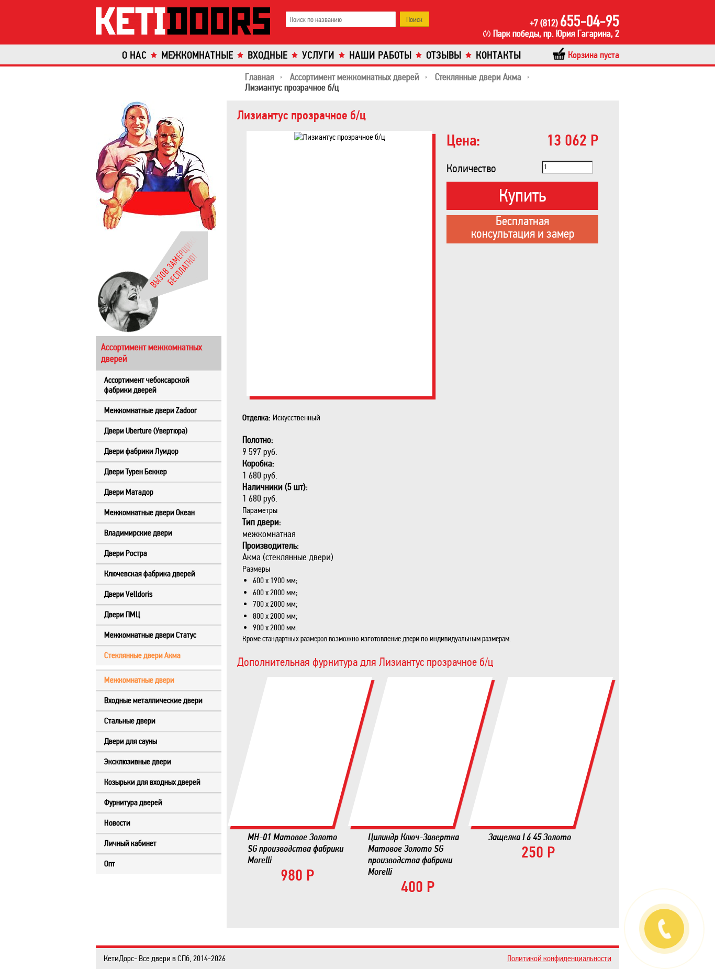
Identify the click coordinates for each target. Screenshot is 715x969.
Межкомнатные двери (139, 680)
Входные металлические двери (153, 700)
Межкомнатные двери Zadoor (150, 410)
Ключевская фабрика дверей (149, 573)
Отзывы (443, 55)
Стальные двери (129, 721)
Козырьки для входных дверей (152, 782)
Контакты (498, 55)
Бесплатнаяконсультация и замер (522, 228)
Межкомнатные (197, 55)
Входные (267, 55)
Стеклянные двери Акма (142, 655)
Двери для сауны (130, 741)
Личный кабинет (130, 843)
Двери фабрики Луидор (141, 451)
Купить (522, 195)
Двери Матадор (128, 492)
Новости (117, 823)
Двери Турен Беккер (135, 471)
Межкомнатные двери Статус (150, 635)
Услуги (318, 55)
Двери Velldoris (128, 594)
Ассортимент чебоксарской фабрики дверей (146, 385)
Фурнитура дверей (133, 802)
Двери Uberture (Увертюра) (145, 431)
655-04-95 (574, 21)
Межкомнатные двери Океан (149, 512)
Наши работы (380, 55)
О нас (134, 55)
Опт (109, 863)
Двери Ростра (125, 553)
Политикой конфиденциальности (559, 958)
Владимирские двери (138, 533)
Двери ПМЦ (122, 614)
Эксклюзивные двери (137, 761)
